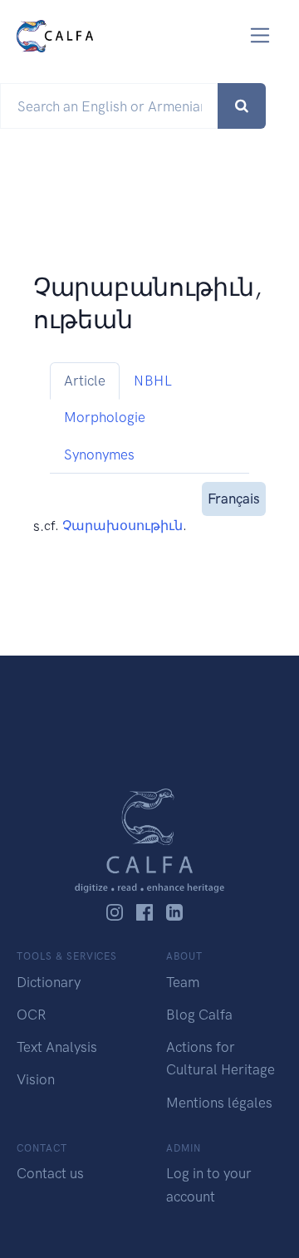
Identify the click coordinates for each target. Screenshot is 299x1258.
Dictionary (49, 982)
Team (182, 982)
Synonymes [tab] (99, 454)
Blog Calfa (199, 1014)
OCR (31, 1014)
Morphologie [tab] (104, 417)
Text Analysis (57, 1047)
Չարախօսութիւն (122, 525)
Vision (36, 1079)
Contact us (50, 1173)
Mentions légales (219, 1102)
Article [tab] (84, 380)
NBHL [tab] (153, 380)
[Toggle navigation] (260, 35)
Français (234, 498)
